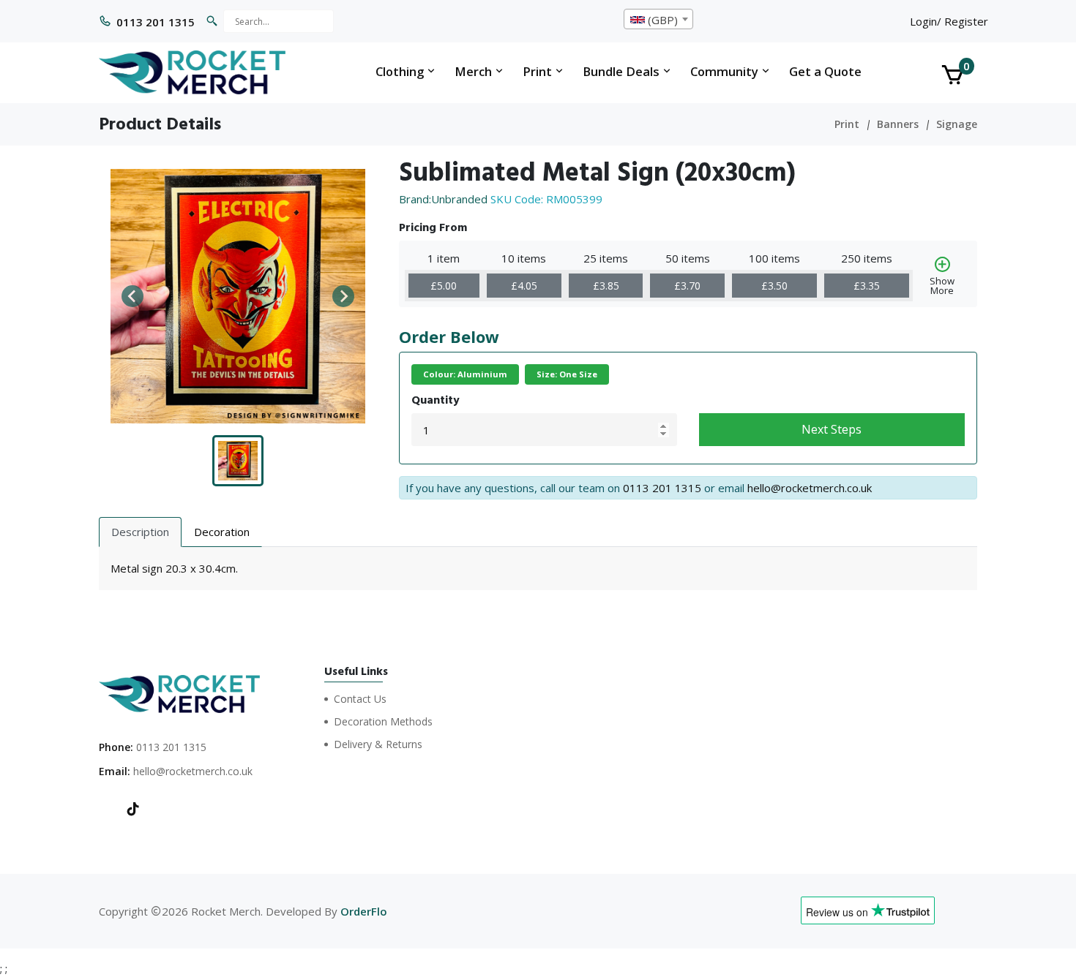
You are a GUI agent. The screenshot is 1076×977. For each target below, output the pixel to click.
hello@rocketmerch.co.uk (809, 487)
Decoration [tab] (222, 531)
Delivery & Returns (378, 744)
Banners (898, 124)
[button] (238, 460)
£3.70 (687, 286)
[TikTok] (133, 810)
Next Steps (832, 429)
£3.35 (866, 286)
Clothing (401, 71)
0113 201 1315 (155, 22)
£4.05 (524, 286)
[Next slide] (343, 296)
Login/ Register (949, 21)
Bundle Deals (622, 71)
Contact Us (360, 699)
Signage (956, 124)
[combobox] (658, 19)
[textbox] (658, 20)
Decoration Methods (383, 721)
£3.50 (774, 286)
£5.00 (443, 286)
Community (725, 71)
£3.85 (606, 286)
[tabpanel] (538, 568)
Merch (475, 71)
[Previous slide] (132, 296)
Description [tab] (140, 531)
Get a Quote (825, 71)
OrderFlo (363, 911)
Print (539, 71)
